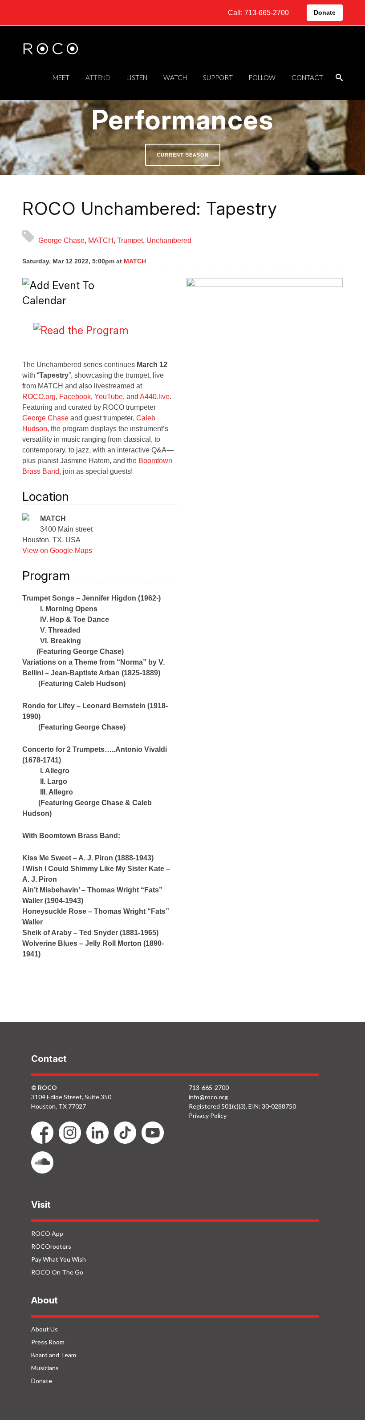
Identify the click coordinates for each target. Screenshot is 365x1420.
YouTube (108, 396)
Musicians (45, 1368)
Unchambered (168, 240)
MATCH (101, 240)
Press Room (48, 1342)
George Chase (61, 240)
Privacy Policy (208, 1115)
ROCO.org (39, 396)
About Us (44, 1329)
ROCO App (47, 1233)
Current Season (183, 154)
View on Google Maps (57, 550)
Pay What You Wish (58, 1259)
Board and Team (53, 1355)
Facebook (75, 396)
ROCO (50, 49)
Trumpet (130, 240)
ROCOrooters (51, 1246)
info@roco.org (208, 1097)
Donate (325, 12)
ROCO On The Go (57, 1272)
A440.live (155, 396)
